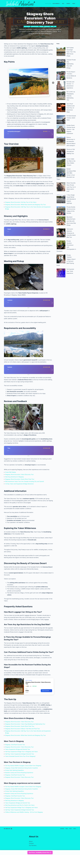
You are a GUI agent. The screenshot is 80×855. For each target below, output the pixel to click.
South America (56, 3)
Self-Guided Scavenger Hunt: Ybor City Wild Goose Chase (71, 52)
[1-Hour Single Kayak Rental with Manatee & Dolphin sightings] (61, 198)
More (73, 3)
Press (67, 828)
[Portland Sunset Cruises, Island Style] (61, 119)
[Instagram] (7, 828)
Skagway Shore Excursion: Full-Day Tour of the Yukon (20, 202)
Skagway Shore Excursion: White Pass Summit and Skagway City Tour (25, 204)
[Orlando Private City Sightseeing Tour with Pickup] (61, 63)
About (70, 828)
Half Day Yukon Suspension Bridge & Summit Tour (19, 754)
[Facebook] (4, 828)
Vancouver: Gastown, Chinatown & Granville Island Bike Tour (71, 233)
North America (27, 26)
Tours (52, 26)
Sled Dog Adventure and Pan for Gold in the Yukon (19, 805)
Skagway (41, 26)
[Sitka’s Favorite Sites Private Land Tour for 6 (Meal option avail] (61, 186)
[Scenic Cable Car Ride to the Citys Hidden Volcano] (61, 162)
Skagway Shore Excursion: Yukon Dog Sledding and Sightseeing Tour (25, 724)
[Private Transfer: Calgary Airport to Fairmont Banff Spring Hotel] (61, 258)
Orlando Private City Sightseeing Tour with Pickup (71, 64)
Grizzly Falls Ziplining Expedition (14, 770)
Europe (68, 3)
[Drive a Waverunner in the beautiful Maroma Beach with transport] (61, 141)
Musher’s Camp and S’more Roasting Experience (19, 772)
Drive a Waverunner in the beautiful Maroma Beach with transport (71, 141)
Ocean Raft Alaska (10, 472)
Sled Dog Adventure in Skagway (14, 477)
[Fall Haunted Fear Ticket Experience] (61, 273)
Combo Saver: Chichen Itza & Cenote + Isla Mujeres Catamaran (71, 129)
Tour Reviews (48, 3)
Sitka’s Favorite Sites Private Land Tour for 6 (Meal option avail (71, 187)
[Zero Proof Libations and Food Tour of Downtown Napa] (61, 107)
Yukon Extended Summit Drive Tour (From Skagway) (20, 756)
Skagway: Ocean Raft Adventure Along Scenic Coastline (21, 768)
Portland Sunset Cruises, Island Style (71, 118)
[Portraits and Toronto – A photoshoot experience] (61, 85)
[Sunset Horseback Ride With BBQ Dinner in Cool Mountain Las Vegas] (61, 172)
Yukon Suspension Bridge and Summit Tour (17, 749)
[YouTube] (11, 828)
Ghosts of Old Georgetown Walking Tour (71, 151)
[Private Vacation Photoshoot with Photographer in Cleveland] (61, 244)
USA (55, 26)
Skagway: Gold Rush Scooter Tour (15, 744)
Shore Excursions (34, 26)
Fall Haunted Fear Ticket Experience (70, 271)
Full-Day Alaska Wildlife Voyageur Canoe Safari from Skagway (23, 765)
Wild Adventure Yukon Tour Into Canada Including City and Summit (24, 481)
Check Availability (45, 690)
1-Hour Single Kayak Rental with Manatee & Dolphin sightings (71, 199)
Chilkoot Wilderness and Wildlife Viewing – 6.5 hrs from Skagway (24, 812)
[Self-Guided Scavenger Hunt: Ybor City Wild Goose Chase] (61, 51)
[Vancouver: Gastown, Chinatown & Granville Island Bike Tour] (61, 232)
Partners (62, 828)
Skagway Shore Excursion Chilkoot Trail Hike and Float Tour (22, 728)
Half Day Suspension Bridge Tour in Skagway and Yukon (21, 751)
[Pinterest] (9, 828)
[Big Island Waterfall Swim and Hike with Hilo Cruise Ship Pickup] (61, 220)
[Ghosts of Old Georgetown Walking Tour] (61, 153)
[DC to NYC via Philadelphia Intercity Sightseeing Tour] (61, 95)
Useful (74, 828)
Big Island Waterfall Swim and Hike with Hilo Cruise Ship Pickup (71, 221)
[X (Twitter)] (6, 828)
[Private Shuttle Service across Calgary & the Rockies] (61, 210)
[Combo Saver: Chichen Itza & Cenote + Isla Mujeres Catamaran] (61, 129)
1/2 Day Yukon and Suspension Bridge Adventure (19, 484)
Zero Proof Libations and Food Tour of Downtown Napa (70, 108)
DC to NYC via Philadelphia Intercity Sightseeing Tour (71, 96)
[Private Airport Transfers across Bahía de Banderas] (61, 75)
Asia (63, 3)
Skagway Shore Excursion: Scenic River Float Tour (19, 479)
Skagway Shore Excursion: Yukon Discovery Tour (19, 474)
